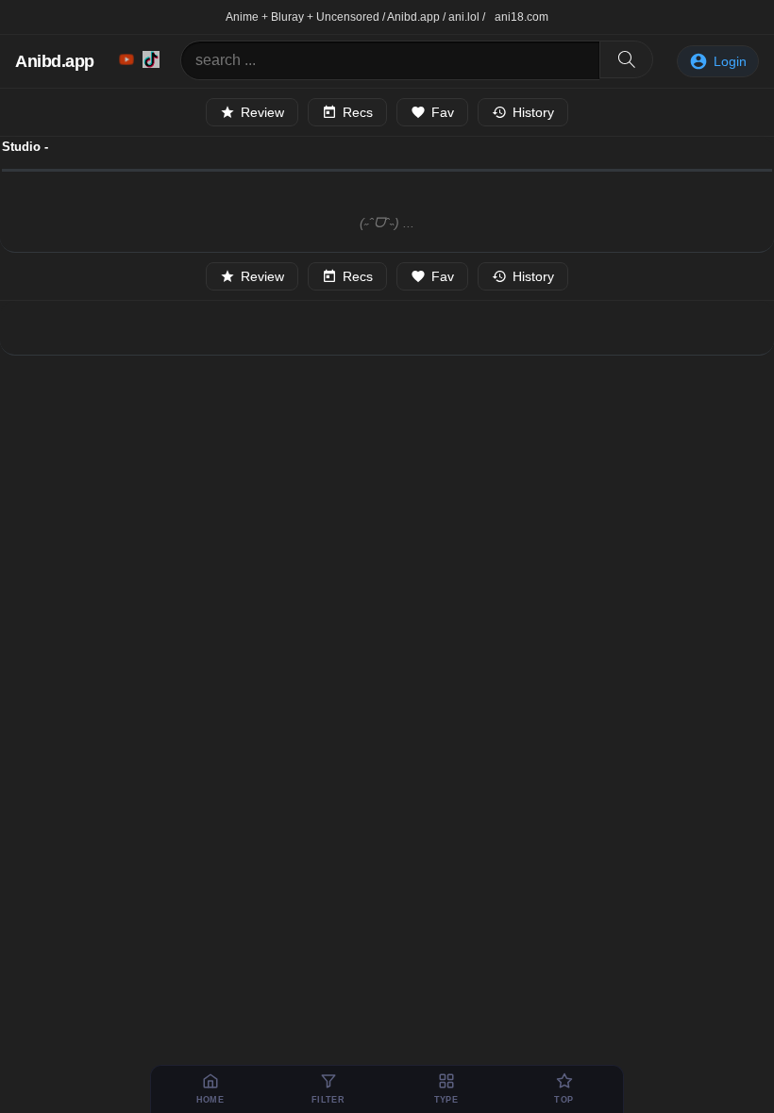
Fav (442, 112)
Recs (358, 112)
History (533, 112)
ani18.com (521, 17)
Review (262, 112)
